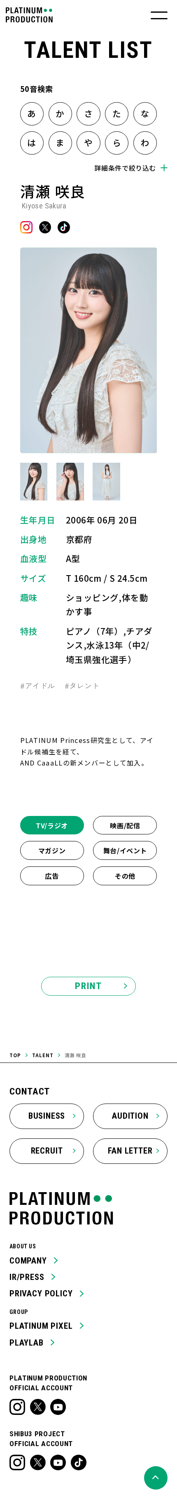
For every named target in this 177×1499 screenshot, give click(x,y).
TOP (15, 1055)
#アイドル (37, 685)
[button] (34, 481)
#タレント (82, 685)
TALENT (43, 1055)
